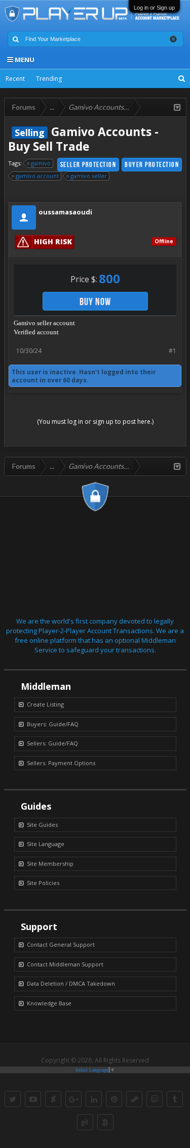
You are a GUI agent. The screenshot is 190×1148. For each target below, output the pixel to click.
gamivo (41, 163)
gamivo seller (88, 176)
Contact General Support (61, 944)
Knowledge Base (49, 1003)
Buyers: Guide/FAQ (53, 724)
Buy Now (95, 301)
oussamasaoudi (65, 212)
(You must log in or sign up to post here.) (95, 421)
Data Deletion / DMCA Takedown (71, 983)
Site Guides (42, 824)
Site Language (45, 844)
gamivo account (37, 176)
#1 (172, 351)
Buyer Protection (152, 164)
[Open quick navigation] (177, 107)
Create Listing (45, 704)
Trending (49, 78)
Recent (15, 78)
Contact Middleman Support (65, 964)
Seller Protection (88, 164)
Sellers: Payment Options (61, 763)
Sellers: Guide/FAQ (52, 743)
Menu (23, 59)
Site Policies (43, 883)
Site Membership (50, 863)
